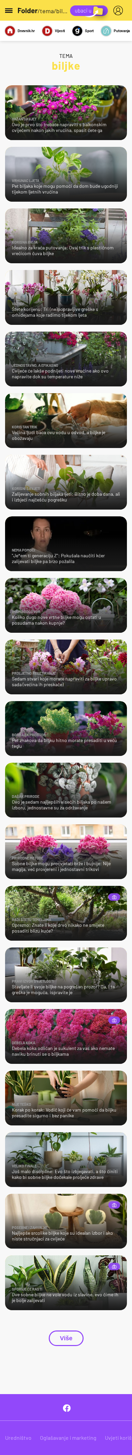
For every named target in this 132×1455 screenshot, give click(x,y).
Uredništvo (18, 1437)
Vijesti (60, 30)
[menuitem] (119, 10)
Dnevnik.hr (26, 30)
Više (66, 1338)
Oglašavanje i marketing (68, 1437)
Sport (89, 30)
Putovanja (122, 30)
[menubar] (119, 10)
